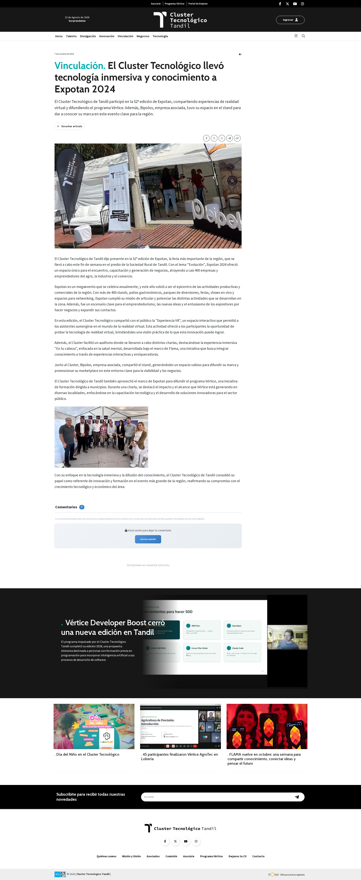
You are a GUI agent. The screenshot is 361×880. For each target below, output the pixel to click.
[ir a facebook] (165, 841)
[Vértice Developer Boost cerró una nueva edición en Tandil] (223, 642)
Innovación (106, 36)
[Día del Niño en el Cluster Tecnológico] (94, 726)
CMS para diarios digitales (292, 874)
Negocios (143, 36)
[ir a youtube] (186, 841)
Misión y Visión (131, 856)
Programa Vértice (174, 4)
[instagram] (303, 4)
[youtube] (295, 4)
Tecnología (160, 36)
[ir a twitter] (175, 841)
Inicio (59, 36)
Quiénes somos (106, 856)
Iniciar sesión (148, 539)
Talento (71, 36)
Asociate (156, 4)
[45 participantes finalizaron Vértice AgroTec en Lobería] (180, 726)
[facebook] (280, 4)
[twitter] (287, 4)
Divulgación (88, 36)
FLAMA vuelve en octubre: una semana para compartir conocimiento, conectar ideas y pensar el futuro (264, 759)
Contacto (258, 856)
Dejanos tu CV (237, 856)
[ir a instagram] (196, 841)
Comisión (171, 856)
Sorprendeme (77, 21)
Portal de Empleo (198, 4)
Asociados (153, 856)
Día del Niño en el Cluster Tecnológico (87, 754)
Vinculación (125, 36)
